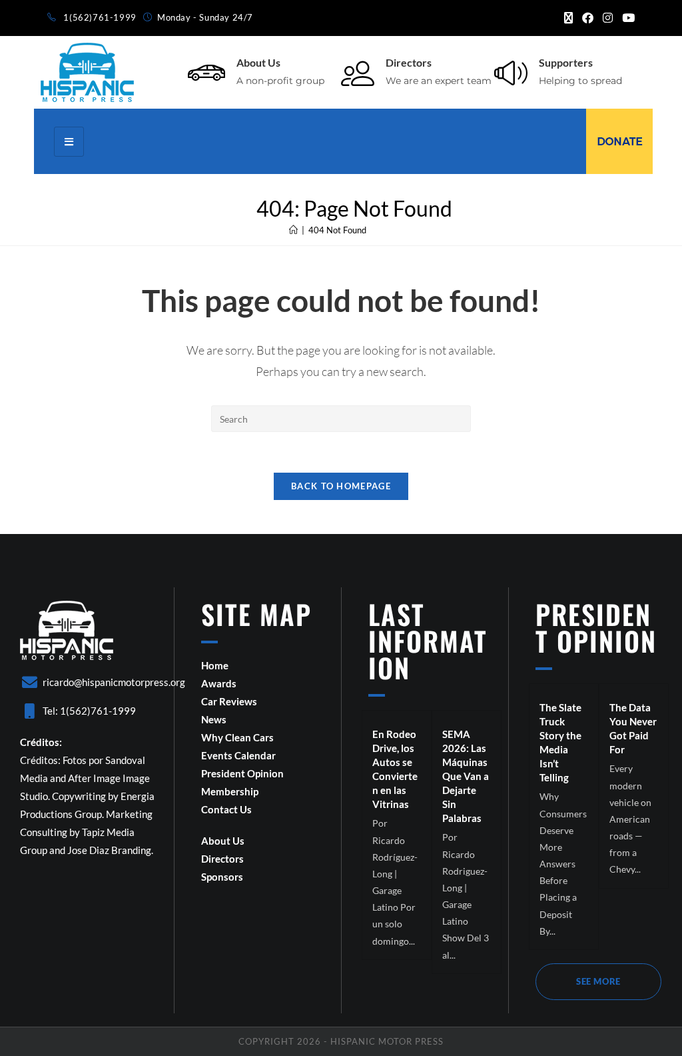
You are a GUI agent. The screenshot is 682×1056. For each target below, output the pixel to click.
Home (214, 665)
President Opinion (242, 773)
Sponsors (222, 877)
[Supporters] (510, 72)
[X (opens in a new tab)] (568, 18)
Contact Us (226, 809)
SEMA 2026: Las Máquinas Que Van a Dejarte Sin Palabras (465, 776)
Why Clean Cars (237, 737)
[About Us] (206, 72)
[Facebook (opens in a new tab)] (587, 18)
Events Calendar (238, 755)
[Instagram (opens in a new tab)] (607, 18)
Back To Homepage (341, 486)
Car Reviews (229, 701)
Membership (229, 791)
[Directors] (357, 72)
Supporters (566, 62)
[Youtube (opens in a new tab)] (626, 18)
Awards (218, 683)
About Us (258, 62)
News (213, 719)
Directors (409, 62)
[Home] (293, 230)
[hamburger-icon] (69, 142)
